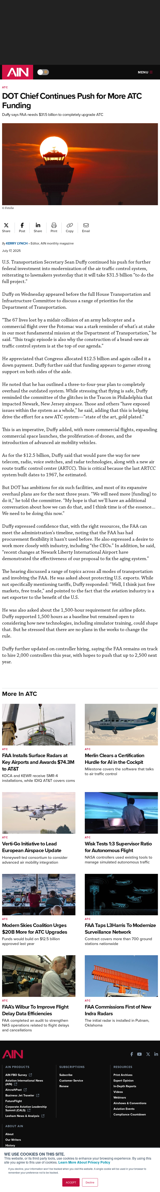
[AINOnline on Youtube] (139, 1054)
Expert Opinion (124, 1080)
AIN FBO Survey (16, 1075)
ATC (5, 87)
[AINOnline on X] (148, 1054)
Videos (118, 1092)
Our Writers (13, 1140)
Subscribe (65, 1075)
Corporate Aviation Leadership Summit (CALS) (26, 1108)
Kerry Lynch (17, 243)
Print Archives (123, 1075)
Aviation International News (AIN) (24, 1082)
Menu (143, 72)
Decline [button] (90, 1182)
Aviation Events (124, 1109)
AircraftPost (13, 1090)
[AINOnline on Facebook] (131, 1054)
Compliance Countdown (130, 1114)
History (10, 1145)
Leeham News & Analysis (22, 1116)
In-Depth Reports (125, 1086)
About (9, 1134)
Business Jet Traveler (19, 1095)
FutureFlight (13, 1101)
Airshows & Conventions (130, 1103)
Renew (64, 1086)
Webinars (120, 1097)
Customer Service (71, 1080)
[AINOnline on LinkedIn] (156, 1054)
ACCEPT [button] (71, 1182)
